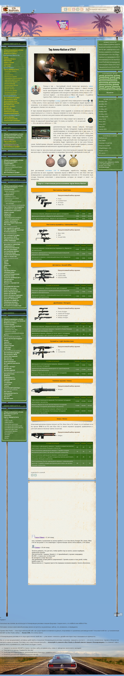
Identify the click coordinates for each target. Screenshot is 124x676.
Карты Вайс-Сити (10, 141)
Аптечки (7, 73)
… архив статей (9, 193)
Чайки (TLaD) (8, 421)
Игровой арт (8, 169)
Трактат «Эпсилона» (11, 299)
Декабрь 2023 (103, 101)
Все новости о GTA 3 (10, 52)
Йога (5, 267)
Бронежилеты (9, 75)
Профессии (7, 108)
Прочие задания (9, 370)
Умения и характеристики (13, 223)
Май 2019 (101, 127)
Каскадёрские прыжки (11, 286)
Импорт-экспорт (10, 89)
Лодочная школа (10, 361)
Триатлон (7, 265)
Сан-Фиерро (8, 395)
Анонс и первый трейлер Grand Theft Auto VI (110, 44)
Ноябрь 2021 (102, 106)
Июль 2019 (102, 121)
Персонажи (8, 60)
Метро (7, 438)
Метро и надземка (10, 94)
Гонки (6, 365)
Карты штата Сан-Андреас (13, 338)
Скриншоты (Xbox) (10, 331)
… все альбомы (9, 203)
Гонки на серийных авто (12, 277)
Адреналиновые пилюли (12, 80)
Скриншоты (103, 83)
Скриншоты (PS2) (10, 328)
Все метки (110, 92)
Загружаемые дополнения (108, 80)
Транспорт (7, 64)
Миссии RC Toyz (9, 87)
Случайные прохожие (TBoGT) (14, 427)
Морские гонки (9, 276)
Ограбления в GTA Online (12, 210)
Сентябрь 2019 (103, 116)
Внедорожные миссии (11, 85)
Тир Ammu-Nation (10, 270)
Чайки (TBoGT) (9, 422)
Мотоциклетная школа (12, 363)
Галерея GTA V (9, 195)
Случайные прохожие (11, 424)
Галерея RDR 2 (8, 164)
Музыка (102, 89)
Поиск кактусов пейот (11, 304)
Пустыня (7, 397)
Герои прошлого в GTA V (12, 191)
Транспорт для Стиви (11, 429)
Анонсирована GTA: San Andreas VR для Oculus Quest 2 (110, 59)
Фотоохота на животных (12, 305)
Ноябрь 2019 (102, 111)
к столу (57, 101)
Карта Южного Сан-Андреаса (14, 207)
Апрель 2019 (102, 129)
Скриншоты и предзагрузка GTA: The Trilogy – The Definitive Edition (110, 57)
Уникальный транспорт (12, 120)
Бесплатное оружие (11, 76)
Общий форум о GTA (105, 148)
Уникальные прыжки (11, 82)
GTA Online (109, 76)
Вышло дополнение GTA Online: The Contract (110, 47)
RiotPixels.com (103, 138)
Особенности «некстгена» (13, 209)
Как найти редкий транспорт (14, 230)
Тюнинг (6, 386)
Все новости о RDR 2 (10, 162)
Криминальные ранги (11, 113)
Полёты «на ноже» (10, 288)
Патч (118, 89)
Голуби (7, 419)
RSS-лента (102, 153)
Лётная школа (9, 279)
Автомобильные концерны (13, 217)
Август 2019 (102, 119)
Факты (6, 335)
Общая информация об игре (13, 50)
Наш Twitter (102, 140)
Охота (6, 269)
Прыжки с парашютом (11, 283)
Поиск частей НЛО (10, 293)
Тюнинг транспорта (11, 221)
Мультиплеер (104, 78)
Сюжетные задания (10, 356)
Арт (118, 78)
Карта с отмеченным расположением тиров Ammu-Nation (62, 183)
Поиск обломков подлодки (13, 295)
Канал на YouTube (104, 145)
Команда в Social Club (105, 143)
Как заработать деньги (12, 228)
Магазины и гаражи (11, 92)
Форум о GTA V (103, 150)
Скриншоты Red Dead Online (13, 167)
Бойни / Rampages (10, 240)
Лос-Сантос (8, 391)
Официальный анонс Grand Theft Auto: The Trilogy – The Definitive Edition (110, 67)
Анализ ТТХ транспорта (12, 219)
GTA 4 (102, 87)
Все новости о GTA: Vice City (13, 136)
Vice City (108, 87)
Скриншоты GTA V (10, 196)
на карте (72, 97)
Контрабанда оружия (11, 251)
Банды (6, 57)
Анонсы (116, 85)
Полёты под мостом (11, 290)
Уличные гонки (9, 272)
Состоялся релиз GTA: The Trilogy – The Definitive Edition (110, 54)
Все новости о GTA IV (11, 414)
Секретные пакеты (10, 71)
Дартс (6, 262)
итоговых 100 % (52, 170)
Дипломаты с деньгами (12, 244)
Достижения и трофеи (11, 97)
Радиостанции (9, 62)
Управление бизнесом (11, 248)
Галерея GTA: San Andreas (12, 326)
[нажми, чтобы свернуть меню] (14, 43)
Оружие (6, 342)
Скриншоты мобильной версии (14, 333)
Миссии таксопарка (10, 249)
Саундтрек (7, 214)
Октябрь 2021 (103, 109)
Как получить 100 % (10, 99)
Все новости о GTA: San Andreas (14, 321)
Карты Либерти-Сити (11, 69)
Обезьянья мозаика (11, 302)
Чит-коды (7, 66)
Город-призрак (9, 117)
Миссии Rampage (10, 83)
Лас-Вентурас (8, 398)
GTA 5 (102, 76)
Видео (113, 78)
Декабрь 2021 (103, 104)
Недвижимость (9, 246)
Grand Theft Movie (105, 85)
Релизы (117, 76)
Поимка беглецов (10, 253)
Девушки (7, 375)
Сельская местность (11, 393)
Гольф (6, 260)
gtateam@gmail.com (108, 164)
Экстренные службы (11, 90)
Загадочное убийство (11, 300)
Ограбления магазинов (12, 255)
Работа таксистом (10, 256)
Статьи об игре (9, 189)
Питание (7, 381)
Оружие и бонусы (10, 59)
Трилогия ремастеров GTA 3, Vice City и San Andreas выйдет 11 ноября (110, 64)
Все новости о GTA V (11, 188)
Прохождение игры (10, 101)
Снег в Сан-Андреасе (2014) (13, 201)
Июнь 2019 (102, 124)
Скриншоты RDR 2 (10, 165)
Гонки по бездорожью (11, 274)
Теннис (6, 263)
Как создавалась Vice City (12, 137)
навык (91, 86)
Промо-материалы (10, 170)
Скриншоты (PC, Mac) (11, 329)
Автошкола (8, 358)
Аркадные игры (9, 374)
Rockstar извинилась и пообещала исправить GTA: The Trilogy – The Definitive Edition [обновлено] (110, 52)
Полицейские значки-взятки (13, 78)
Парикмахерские (9, 379)
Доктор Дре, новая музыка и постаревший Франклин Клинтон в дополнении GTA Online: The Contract (110, 49)
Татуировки (8, 382)
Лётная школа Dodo (11, 119)
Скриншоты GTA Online (12, 198)
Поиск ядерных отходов (12, 297)
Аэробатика (8, 281)
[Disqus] (62, 508)
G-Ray (109, 165)
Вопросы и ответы (10, 53)
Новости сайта (114, 83)
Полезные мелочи (10, 231)
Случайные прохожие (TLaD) (13, 426)
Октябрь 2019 (103, 114)
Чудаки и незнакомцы (11, 239)
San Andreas (111, 89)
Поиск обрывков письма (12, 292)
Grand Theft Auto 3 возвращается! (109, 62)
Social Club (116, 87)
